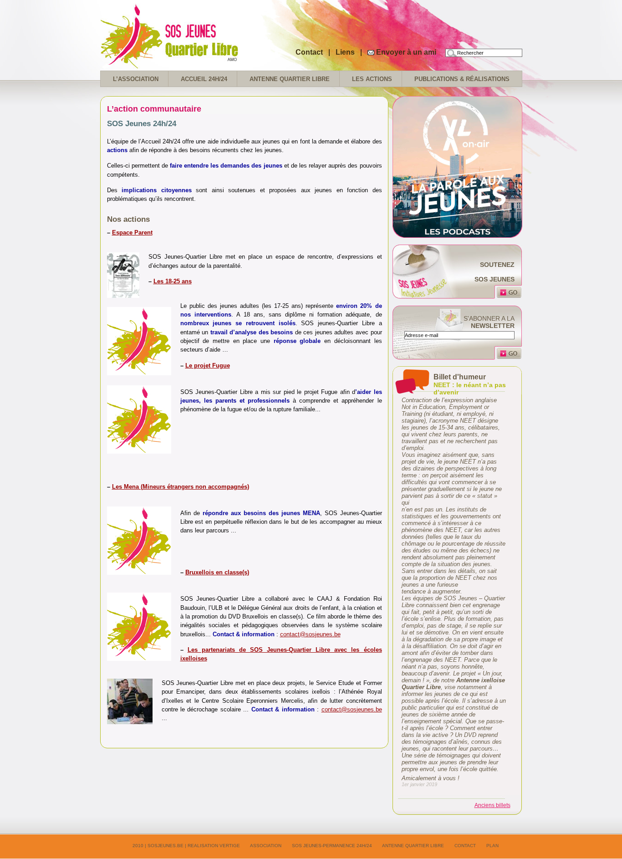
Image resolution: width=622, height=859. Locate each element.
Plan (492, 845)
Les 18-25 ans (172, 281)
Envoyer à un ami (406, 52)
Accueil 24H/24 (204, 79)
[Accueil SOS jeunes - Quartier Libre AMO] (191, 63)
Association (265, 845)
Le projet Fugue (207, 365)
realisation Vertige (214, 845)
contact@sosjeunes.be (310, 634)
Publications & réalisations (462, 79)
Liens (346, 52)
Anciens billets (492, 805)
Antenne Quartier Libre (290, 79)
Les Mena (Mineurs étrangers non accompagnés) (180, 486)
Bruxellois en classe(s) (217, 572)
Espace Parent (132, 232)
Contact (309, 52)
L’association (135, 79)
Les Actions (372, 79)
